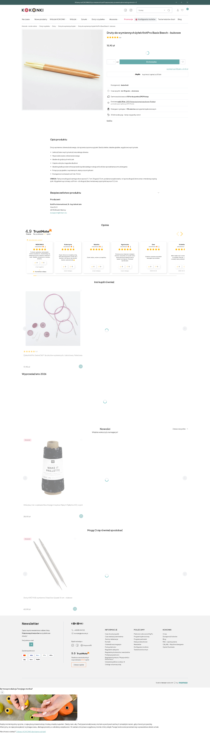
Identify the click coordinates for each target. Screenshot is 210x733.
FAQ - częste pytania (170, 642)
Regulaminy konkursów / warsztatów (117, 652)
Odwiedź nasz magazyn (113, 644)
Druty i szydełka (44, 26)
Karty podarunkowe (140, 642)
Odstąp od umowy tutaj (113, 664)
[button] (168, 10)
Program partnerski (140, 639)
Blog (164, 639)
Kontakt (107, 642)
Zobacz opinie (79, 665)
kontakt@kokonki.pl (81, 633)
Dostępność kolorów (170, 636)
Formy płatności (110, 647)
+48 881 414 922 (79, 630)
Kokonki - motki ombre (29, 26)
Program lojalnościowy (141, 636)
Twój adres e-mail (28, 640)
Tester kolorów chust (141, 650)
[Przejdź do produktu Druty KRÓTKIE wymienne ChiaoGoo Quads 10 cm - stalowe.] (50, 564)
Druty (54, 26)
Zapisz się (31, 644)
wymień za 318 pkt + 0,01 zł (177, 69)
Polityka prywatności (112, 655)
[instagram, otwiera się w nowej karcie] (131, 10)
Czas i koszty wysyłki (112, 634)
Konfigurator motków (141, 647)
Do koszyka (151, 62)
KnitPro (109, 121)
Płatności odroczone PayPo (143, 634)
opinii (47, 234)
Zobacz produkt (81, 366)
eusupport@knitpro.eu (58, 213)
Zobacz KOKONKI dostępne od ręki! (31, 731)
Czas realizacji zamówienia (114, 636)
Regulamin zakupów (112, 650)
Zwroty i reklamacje (111, 639)
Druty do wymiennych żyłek (67, 26)
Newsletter (137, 644)
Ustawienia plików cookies (114, 662)
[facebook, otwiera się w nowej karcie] (125, 10)
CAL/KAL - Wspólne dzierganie (173, 644)
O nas (165, 634)
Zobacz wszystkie (179, 429)
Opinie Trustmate (168, 647)
